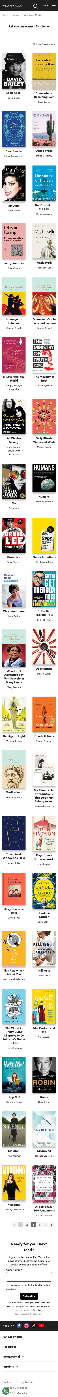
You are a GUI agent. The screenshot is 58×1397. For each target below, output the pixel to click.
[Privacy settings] (5, 1391)
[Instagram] (26, 1325)
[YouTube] (41, 1326)
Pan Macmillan (12, 1337)
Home (5, 15)
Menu (46, 5)
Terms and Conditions (14, 1387)
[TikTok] (33, 1325)
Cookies (7, 1382)
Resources (9, 1346)
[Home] (12, 5)
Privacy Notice (25, 1382)
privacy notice (21, 1306)
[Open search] (35, 6)
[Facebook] (19, 1325)
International (11, 1356)
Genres (16, 15)
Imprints (8, 1366)
